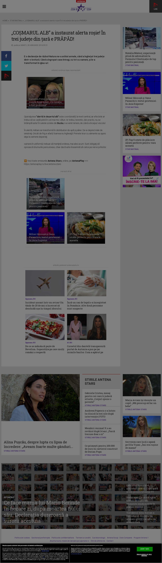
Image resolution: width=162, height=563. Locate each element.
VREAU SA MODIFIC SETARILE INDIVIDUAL (144, 555)
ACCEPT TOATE (144, 549)
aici (43, 557)
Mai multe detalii (45, 550)
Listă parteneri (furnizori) (76, 553)
